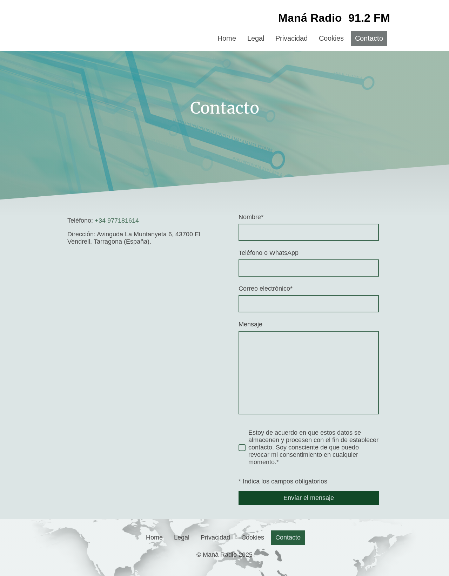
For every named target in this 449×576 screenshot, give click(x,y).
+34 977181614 (118, 220)
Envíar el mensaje (308, 497)
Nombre (251, 217)
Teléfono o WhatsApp (269, 252)
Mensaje (250, 324)
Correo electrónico (266, 288)
